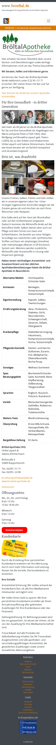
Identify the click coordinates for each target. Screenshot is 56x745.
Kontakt (28, 707)
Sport (28, 666)
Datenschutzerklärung (28, 712)
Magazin (28, 661)
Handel (28, 689)
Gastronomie (28, 681)
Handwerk (28, 684)
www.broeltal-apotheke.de (16, 481)
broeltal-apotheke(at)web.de (17, 477)
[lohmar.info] (28, 732)
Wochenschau (28, 672)
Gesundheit (28, 692)
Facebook (28, 701)
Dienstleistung (28, 687)
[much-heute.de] (28, 727)
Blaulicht (28, 669)
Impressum (8, 486)
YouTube (28, 704)
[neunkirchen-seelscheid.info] (28, 722)
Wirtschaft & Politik (28, 664)
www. (15, 6)
